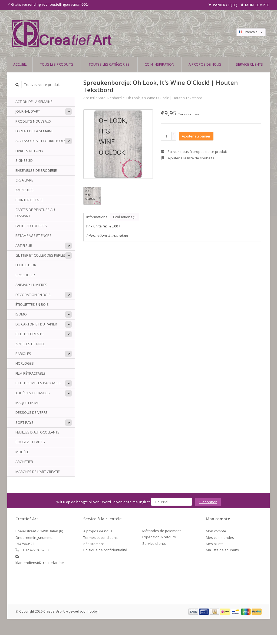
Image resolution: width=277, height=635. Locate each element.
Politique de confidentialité (105, 549)
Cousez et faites (30, 441)
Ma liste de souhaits (222, 549)
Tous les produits (56, 64)
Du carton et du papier (36, 324)
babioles (23, 353)
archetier (24, 461)
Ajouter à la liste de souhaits (190, 158)
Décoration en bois (33, 294)
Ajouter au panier (196, 136)
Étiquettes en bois (32, 304)
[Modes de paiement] (193, 611)
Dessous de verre (31, 412)
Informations (96, 216)
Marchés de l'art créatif (37, 471)
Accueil (20, 64)
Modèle (22, 451)
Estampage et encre (33, 235)
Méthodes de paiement (161, 530)
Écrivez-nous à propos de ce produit (197, 151)
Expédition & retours (159, 537)
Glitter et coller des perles (40, 255)
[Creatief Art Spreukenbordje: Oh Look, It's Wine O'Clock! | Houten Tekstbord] (118, 144)
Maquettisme (27, 402)
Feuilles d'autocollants (37, 432)
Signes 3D (24, 160)
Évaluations (124, 216)
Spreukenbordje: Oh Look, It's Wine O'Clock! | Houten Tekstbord (150, 97)
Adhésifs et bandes (32, 393)
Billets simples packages (38, 383)
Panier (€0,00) (225, 4)
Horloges (24, 363)
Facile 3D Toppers (31, 225)
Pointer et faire (29, 199)
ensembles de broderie (36, 170)
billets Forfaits (29, 333)
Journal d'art (27, 111)
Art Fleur (23, 245)
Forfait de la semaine (34, 131)
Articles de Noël (30, 343)
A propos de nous (205, 64)
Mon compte (256, 4)
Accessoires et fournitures (40, 140)
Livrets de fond (29, 150)
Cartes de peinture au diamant (35, 212)
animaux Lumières (31, 284)
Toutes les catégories (109, 64)
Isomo (21, 314)
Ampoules (24, 189)
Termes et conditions (100, 537)
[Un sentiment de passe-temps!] (107, 33)
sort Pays (24, 422)
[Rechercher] (17, 85)
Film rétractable (30, 373)
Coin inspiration (159, 64)
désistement (93, 543)
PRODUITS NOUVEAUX (33, 121)
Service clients (249, 64)
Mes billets (214, 543)
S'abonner (208, 501)
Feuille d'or (25, 265)
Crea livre (24, 180)
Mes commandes (220, 537)
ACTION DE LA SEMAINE (33, 101)
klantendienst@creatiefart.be (39, 562)
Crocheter (25, 275)
